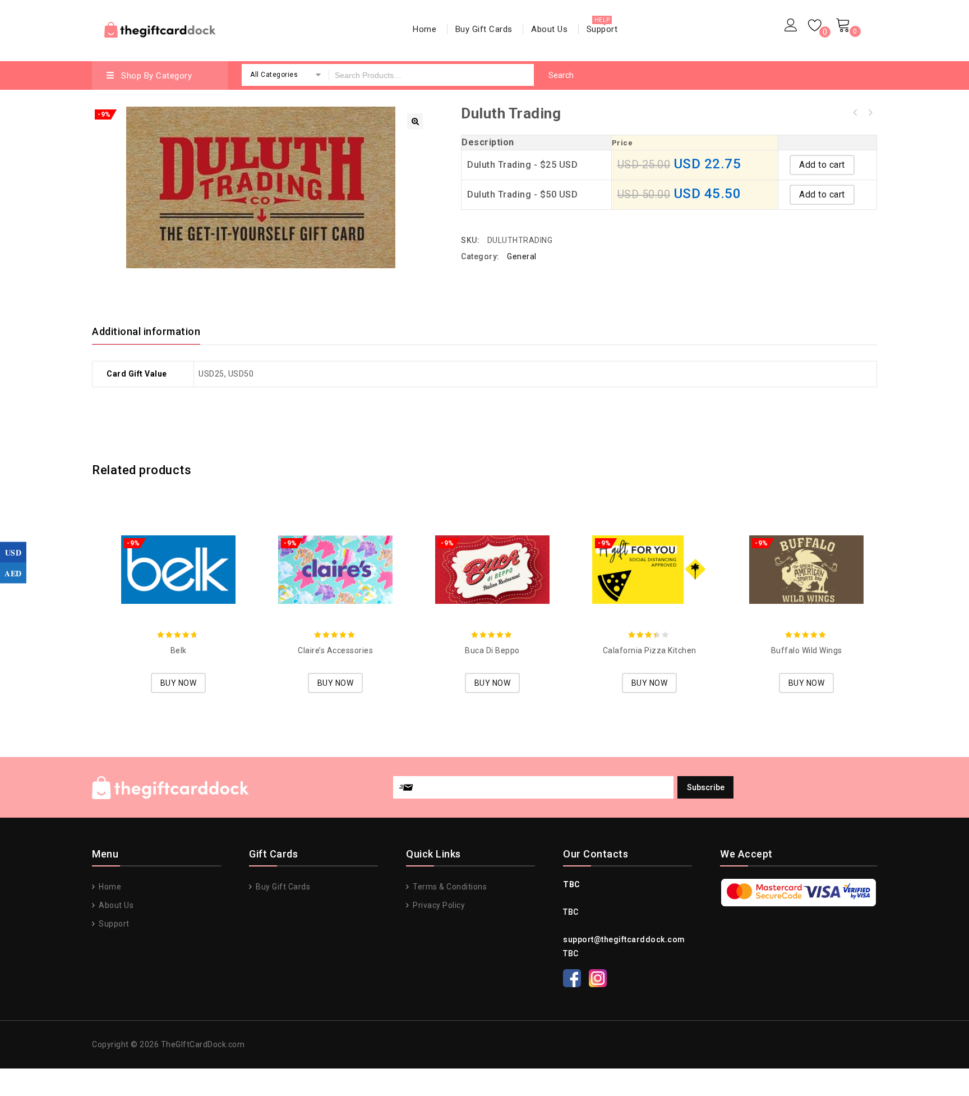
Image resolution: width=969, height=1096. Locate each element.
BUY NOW (178, 682)
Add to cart (822, 164)
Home (424, 29)
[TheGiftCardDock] (160, 28)
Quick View (189, 554)
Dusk (855, 113)
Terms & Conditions (449, 886)
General (522, 256)
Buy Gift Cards (484, 29)
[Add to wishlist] (167, 554)
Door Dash (870, 113)
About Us (549, 29)
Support (602, 29)
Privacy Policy (438, 905)
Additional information (146, 331)
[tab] (153, 332)
